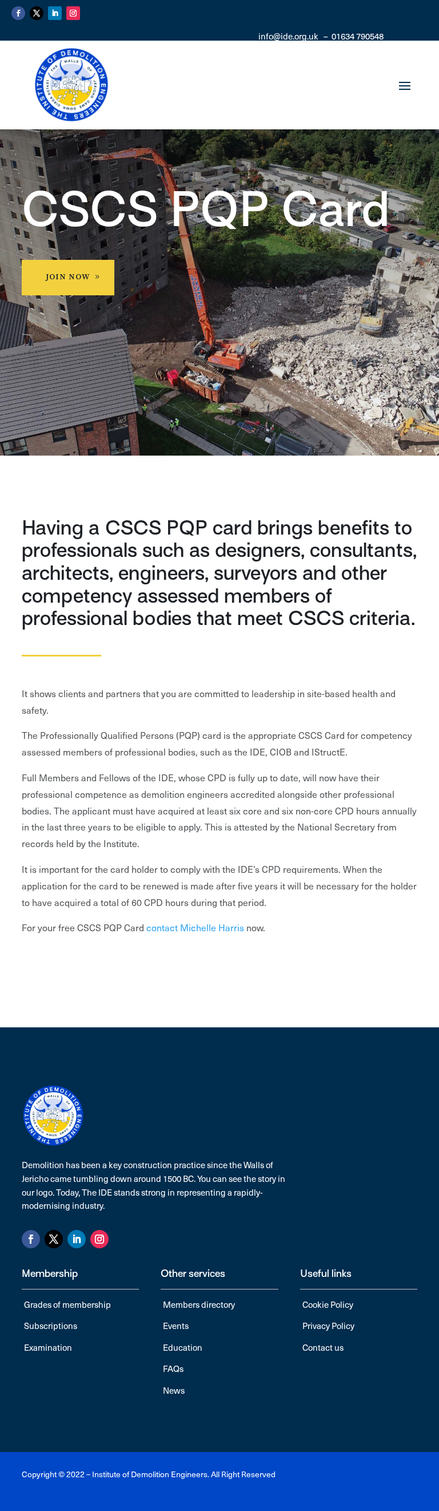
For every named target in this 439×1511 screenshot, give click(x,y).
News (174, 1390)
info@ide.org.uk (288, 36)
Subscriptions (50, 1325)
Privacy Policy (328, 1325)
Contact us (323, 1347)
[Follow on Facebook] (18, 13)
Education (182, 1347)
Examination (48, 1347)
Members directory (199, 1304)
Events (176, 1325)
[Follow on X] (36, 13)
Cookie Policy (327, 1304)
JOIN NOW (68, 277)
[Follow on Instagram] (73, 13)
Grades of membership (67, 1304)
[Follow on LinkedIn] (55, 13)
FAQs (173, 1368)
